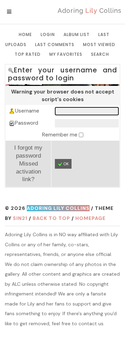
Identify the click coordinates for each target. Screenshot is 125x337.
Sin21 (20, 218)
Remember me (60, 134)
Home (25, 34)
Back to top (51, 218)
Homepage (90, 218)
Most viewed (99, 44)
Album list (77, 34)
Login (48, 34)
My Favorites (65, 54)
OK (66, 163)
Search (100, 54)
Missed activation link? (28, 171)
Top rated (28, 54)
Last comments (54, 44)
